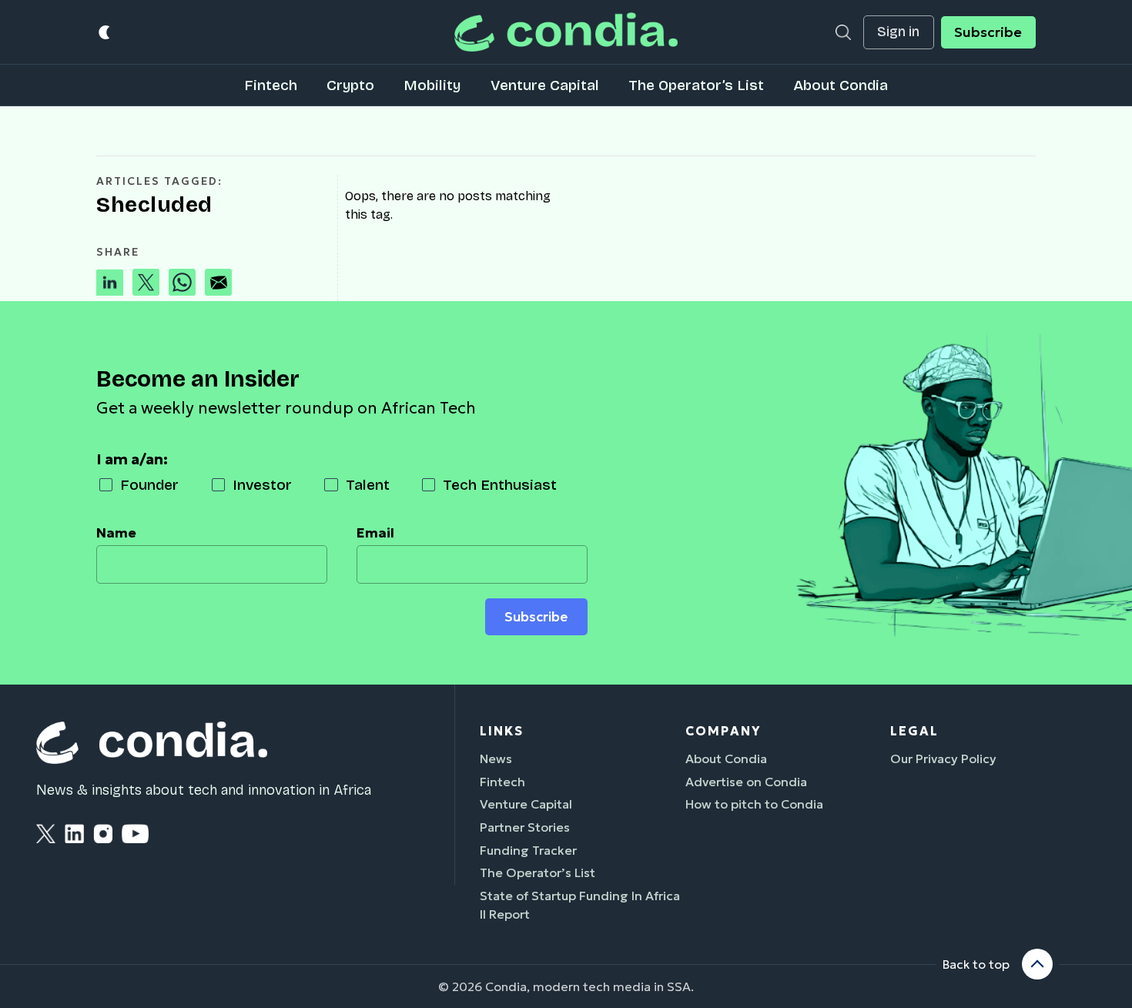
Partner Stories (525, 827)
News (496, 758)
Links (502, 730)
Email (375, 532)
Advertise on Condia (746, 781)
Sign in (898, 32)
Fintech (270, 85)
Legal (914, 730)
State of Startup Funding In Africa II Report (580, 905)
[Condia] (566, 32)
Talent (368, 485)
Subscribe (988, 32)
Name (116, 532)
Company (723, 730)
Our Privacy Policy (943, 758)
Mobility (432, 85)
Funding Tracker (528, 850)
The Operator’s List (696, 85)
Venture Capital (545, 85)
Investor (262, 485)
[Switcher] (105, 32)
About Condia (840, 85)
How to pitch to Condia (754, 804)
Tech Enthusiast (500, 485)
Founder (149, 485)
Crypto (350, 85)
